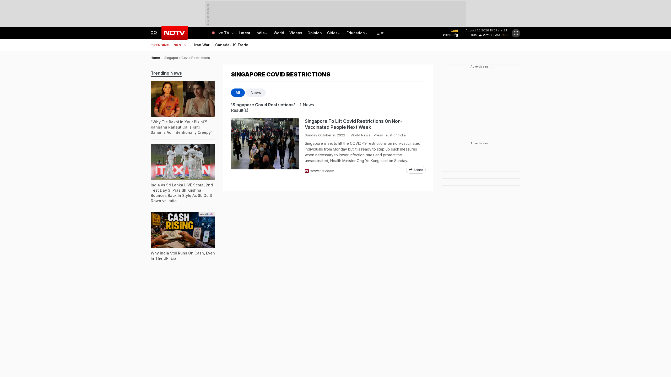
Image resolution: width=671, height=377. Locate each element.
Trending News (166, 73)
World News (360, 135)
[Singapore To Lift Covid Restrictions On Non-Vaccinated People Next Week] (265, 146)
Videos (295, 33)
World (279, 33)
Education (356, 33)
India (260, 33)
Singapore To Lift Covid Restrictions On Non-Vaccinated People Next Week (354, 124)
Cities (332, 33)
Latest (244, 33)
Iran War (201, 45)
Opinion (314, 33)
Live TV (222, 33)
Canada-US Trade (231, 45)
